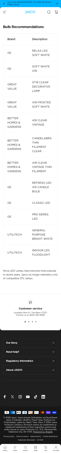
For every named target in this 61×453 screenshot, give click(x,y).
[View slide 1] (25, 322)
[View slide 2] (28, 322)
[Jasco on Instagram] (20, 397)
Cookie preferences (50, 436)
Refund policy (35, 436)
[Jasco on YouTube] (28, 397)
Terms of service (22, 436)
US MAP (40, 440)
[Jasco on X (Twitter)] (12, 397)
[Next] (57, 3)
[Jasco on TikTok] (35, 397)
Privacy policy (9, 436)
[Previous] (4, 3)
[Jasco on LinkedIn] (43, 397)
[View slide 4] (36, 322)
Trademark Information (26, 440)
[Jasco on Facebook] (5, 397)
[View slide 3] (32, 322)
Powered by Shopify (43, 432)
